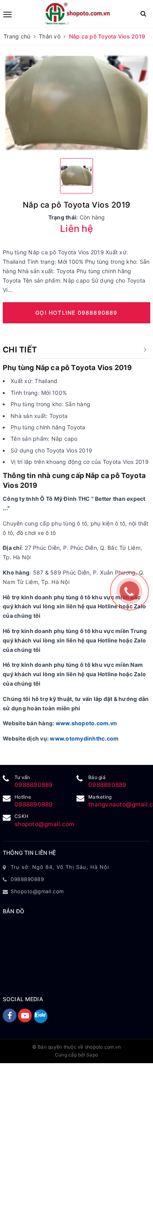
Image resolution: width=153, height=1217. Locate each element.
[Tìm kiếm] (143, 13)
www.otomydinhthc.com (84, 738)
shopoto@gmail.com (44, 824)
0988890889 (34, 784)
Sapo (92, 1055)
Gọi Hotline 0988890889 (76, 312)
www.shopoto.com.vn (86, 723)
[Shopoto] (77, 14)
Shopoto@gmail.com (37, 891)
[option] (76, 102)
